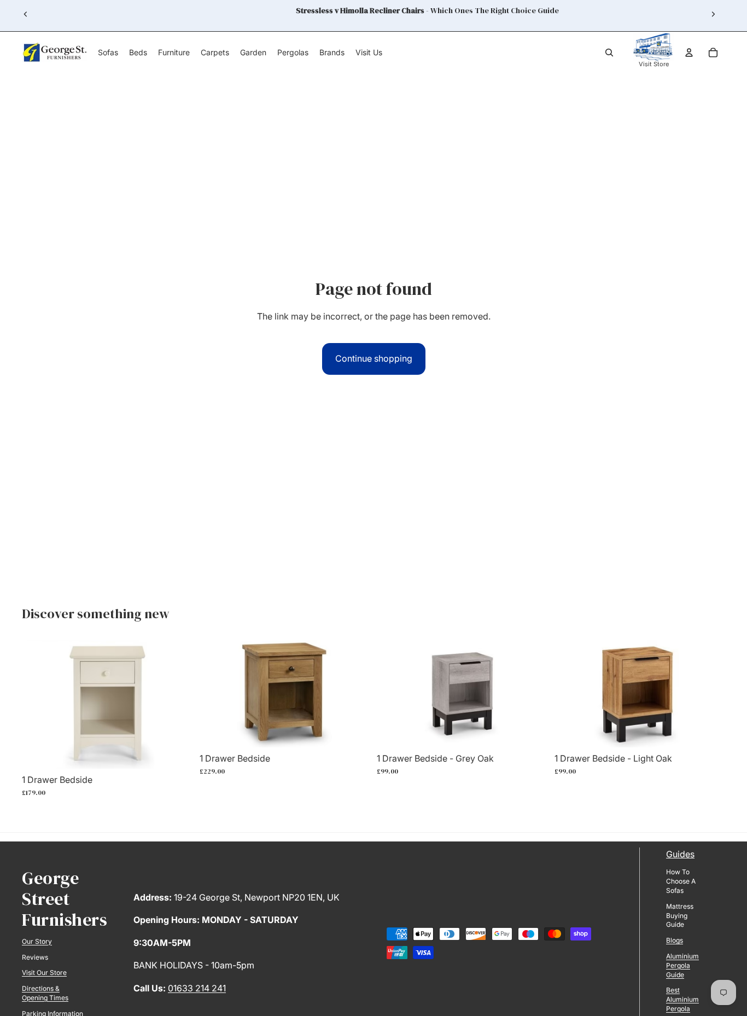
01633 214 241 (197, 988)
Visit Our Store (44, 972)
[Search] (609, 52)
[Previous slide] (26, 14)
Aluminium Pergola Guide (682, 965)
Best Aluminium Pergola (682, 999)
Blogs (674, 940)
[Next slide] (713, 14)
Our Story (37, 941)
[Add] (176, 752)
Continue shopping (373, 358)
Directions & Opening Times (45, 993)
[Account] (689, 52)
